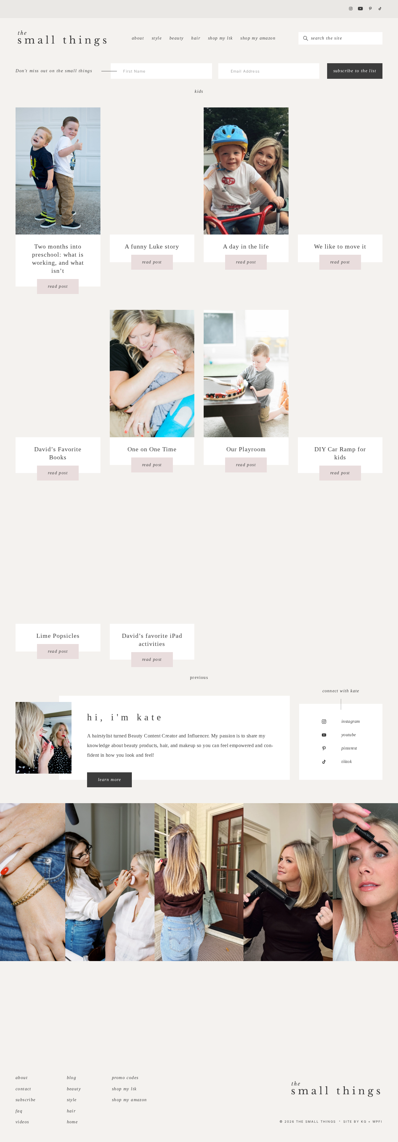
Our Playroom (246, 449)
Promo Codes (125, 1077)
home (72, 1122)
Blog (71, 1077)
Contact (23, 1089)
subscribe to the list (354, 71)
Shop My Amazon (257, 38)
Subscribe (26, 1099)
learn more (109, 779)
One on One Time (152, 449)
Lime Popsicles (58, 635)
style (157, 38)
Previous (199, 677)
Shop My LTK (220, 38)
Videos (22, 1122)
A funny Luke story (152, 246)
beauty (176, 38)
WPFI (377, 1121)
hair (195, 38)
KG (364, 1121)
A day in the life (246, 246)
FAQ (19, 1111)
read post (58, 286)
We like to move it (340, 246)
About (138, 38)
